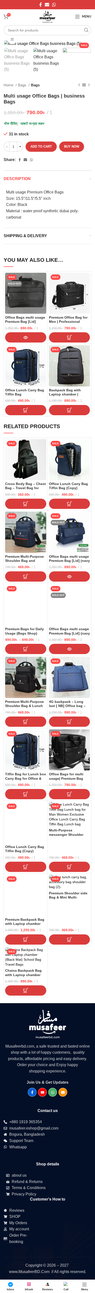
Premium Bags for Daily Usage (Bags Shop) (24, 631)
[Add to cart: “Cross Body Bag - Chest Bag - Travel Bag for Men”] (25, 504)
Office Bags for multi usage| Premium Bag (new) (66, 778)
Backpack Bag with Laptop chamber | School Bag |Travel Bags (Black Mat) (69, 396)
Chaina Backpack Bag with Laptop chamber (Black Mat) (23, 975)
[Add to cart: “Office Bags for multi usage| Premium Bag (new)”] (69, 794)
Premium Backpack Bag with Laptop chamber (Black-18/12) (24, 924)
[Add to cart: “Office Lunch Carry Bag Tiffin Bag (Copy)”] (69, 504)
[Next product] (88, 85)
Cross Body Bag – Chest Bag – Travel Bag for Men (25, 488)
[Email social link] (47, 4)
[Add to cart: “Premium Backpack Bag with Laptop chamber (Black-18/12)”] (25, 939)
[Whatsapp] (52, 1092)
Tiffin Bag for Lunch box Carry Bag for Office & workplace (25, 778)
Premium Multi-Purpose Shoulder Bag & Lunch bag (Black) (24, 706)
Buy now (71, 146)
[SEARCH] (86, 30)
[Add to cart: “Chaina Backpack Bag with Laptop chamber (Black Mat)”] (25, 990)
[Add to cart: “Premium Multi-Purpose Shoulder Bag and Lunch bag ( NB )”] (25, 576)
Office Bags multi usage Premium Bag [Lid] (25, 319)
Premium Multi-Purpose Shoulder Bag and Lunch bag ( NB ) (24, 561)
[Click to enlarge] (12, 39)
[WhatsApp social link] (54, 4)
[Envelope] (62, 1092)
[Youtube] (42, 1092)
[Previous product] (79, 85)
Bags (22, 85)
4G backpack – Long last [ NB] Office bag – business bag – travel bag (67, 708)
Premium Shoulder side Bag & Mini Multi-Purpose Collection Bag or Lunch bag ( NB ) (68, 899)
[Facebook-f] (32, 1092)
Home (9, 85)
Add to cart (41, 146)
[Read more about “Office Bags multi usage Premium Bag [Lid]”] (25, 337)
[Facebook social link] (40, 4)
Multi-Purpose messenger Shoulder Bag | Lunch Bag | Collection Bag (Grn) (66, 836)
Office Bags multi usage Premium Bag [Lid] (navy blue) (69, 561)
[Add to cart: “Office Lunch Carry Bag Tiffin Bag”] (25, 410)
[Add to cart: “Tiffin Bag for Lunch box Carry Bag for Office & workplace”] (25, 794)
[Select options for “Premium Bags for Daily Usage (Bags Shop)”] (25, 649)
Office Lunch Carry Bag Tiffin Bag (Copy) (68, 486)
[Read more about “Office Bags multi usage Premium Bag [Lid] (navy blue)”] (69, 576)
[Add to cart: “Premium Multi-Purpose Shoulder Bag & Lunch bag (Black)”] (25, 722)
